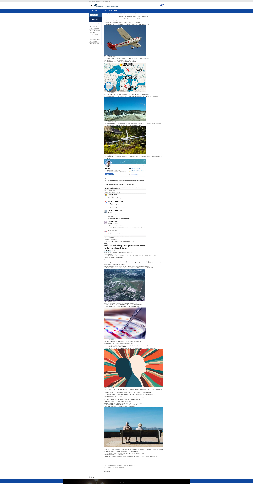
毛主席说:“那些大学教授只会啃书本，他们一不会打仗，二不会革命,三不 (95, 30)
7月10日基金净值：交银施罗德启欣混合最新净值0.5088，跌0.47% (95, 41)
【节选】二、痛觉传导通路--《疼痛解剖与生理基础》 (95, 26)
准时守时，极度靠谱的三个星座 (95, 34)
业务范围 (104, 10)
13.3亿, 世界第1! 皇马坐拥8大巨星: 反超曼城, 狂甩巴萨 (95, 32)
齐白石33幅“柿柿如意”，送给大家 (95, 37)
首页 (92, 10)
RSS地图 (130, 481)
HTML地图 (134, 481)
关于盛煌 (97, 10)
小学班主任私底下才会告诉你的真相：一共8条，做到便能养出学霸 (95, 43)
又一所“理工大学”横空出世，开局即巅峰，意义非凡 (117, 467)
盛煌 (110, 13)
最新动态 (110, 10)
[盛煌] (90, 5)
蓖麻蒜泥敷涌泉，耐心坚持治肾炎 (95, 39)
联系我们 (116, 10)
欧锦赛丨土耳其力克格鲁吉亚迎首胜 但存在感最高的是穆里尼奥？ (95, 28)
